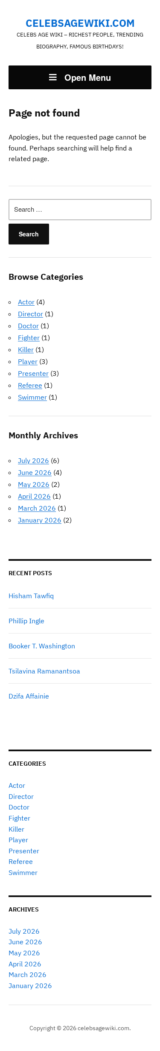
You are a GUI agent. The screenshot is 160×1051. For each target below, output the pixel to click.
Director (30, 314)
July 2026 (33, 460)
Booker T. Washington (42, 646)
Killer (26, 349)
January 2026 (39, 520)
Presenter (33, 373)
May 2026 (33, 484)
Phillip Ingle (26, 620)
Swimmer (32, 397)
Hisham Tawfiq (31, 595)
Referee (30, 385)
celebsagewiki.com (80, 23)
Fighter (29, 337)
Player (28, 361)
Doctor (28, 325)
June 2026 (35, 472)
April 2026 (34, 496)
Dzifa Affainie (29, 696)
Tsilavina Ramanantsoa (44, 671)
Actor (26, 302)
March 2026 (37, 508)
